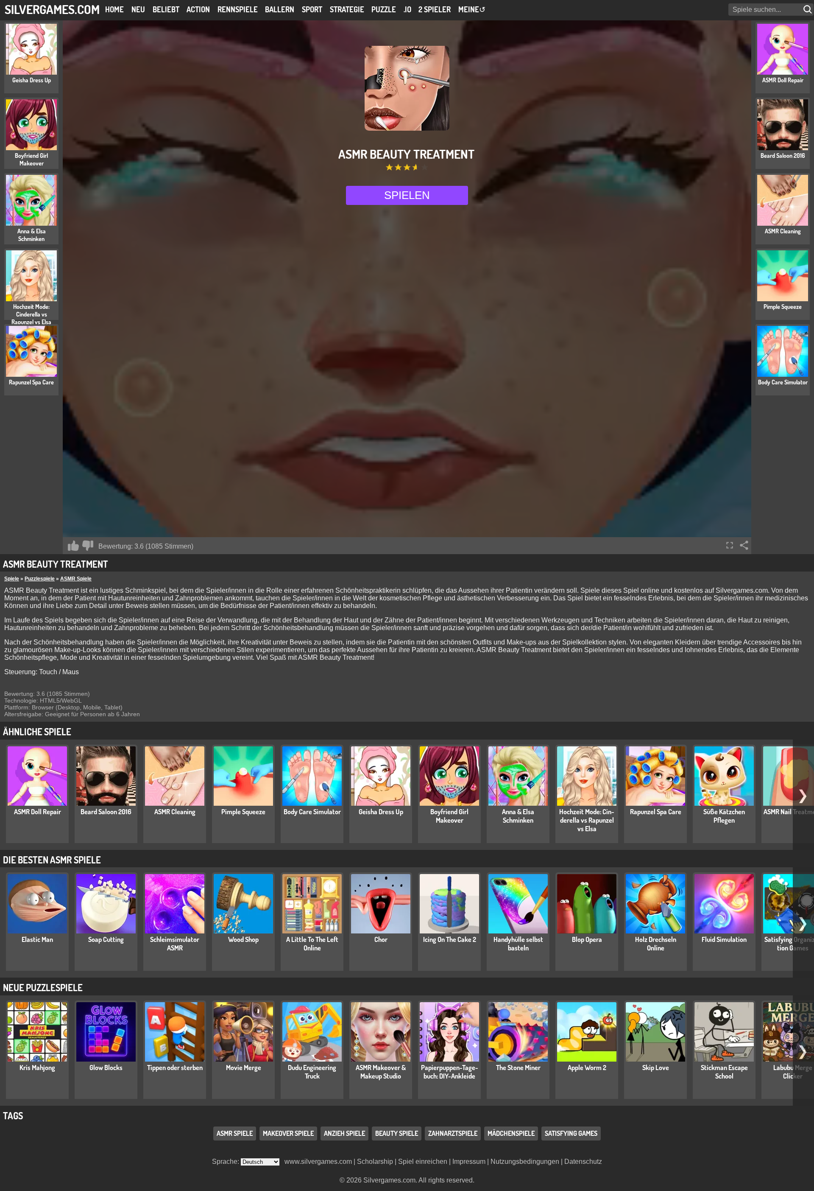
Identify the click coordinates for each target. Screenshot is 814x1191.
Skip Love (655, 1067)
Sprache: (226, 1161)
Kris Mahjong (37, 1067)
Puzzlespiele (40, 579)
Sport (312, 9)
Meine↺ (471, 9)
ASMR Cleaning (174, 811)
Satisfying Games (571, 1133)
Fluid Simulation (724, 939)
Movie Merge (243, 1067)
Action (198, 9)
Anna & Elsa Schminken (518, 815)
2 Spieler (434, 9)
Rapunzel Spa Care (655, 811)
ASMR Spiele (76, 579)
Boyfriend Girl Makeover (449, 815)
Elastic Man (37, 939)
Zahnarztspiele (452, 1133)
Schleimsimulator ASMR (174, 943)
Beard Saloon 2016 (106, 811)
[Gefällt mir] (73, 545)
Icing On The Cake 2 (449, 939)
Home (114, 9)
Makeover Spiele (288, 1133)
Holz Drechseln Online (655, 943)
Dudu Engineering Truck (312, 1071)
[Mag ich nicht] (87, 545)
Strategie (347, 9)
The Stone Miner (518, 1067)
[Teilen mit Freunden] (744, 545)
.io (407, 9)
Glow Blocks (106, 1067)
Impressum (468, 1161)
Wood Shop (243, 939)
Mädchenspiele (511, 1133)
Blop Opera (587, 939)
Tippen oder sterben (175, 1067)
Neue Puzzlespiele (43, 987)
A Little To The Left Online (312, 943)
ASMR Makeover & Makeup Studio (381, 1071)
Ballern (279, 9)
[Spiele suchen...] (808, 9)
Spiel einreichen (422, 1161)
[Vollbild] (729, 545)
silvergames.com (52, 9)
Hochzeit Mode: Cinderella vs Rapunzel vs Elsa (586, 820)
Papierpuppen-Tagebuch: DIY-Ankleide (449, 1071)
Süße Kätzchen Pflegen (724, 815)
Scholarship (375, 1161)
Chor (380, 939)
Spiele (11, 579)
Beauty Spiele (396, 1133)
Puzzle (383, 9)
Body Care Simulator (312, 811)
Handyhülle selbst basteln (518, 943)
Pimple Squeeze (243, 811)
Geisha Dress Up (381, 811)
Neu (138, 9)
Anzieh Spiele (344, 1133)
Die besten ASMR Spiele (52, 860)
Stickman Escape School (724, 1071)
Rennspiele (237, 9)
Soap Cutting (106, 939)
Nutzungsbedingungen (525, 1161)
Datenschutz (583, 1161)
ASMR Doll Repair (37, 811)
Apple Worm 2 (587, 1067)
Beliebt (166, 9)
